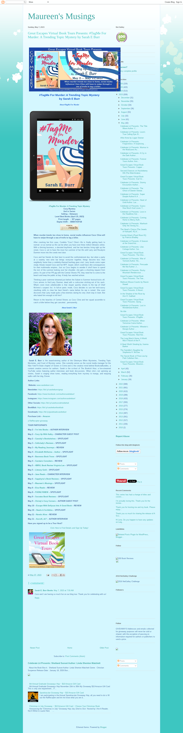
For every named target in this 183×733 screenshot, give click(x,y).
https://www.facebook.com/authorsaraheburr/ (56, 394)
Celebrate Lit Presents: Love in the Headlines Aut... (133, 213)
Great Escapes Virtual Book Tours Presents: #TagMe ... (132, 316)
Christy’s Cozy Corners (45, 501)
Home (69, 648)
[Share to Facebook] (61, 575)
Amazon (46, 416)
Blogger (103, 727)
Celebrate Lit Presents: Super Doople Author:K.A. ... (132, 195)
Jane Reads (40, 474)
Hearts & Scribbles (44, 510)
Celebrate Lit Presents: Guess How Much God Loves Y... (132, 207)
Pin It (139, 482)
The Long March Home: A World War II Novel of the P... (133, 339)
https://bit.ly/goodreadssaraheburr (52, 412)
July (123, 116)
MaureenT (123, 67)
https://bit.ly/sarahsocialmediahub (55, 403)
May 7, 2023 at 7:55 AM (64, 590)
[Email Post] (48, 575)
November (125, 101)
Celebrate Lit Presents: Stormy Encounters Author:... (133, 183)
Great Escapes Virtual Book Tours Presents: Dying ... (132, 301)
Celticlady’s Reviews (44, 443)
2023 (121, 94)
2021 (121, 388)
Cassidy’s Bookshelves (45, 439)
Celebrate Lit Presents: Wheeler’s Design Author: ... (134, 328)
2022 (121, 384)
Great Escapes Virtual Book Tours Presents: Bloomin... (132, 363)
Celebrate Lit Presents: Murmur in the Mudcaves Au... (134, 148)
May (123, 123)
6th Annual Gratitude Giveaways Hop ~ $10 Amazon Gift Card (54, 684)
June (123, 119)
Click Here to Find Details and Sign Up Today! (69, 528)
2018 (121, 398)
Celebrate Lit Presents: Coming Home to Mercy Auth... (133, 219)
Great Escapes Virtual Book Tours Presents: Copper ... (132, 166)
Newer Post (35, 648)
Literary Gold (41, 470)
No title (123, 311)
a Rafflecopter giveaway (38, 421)
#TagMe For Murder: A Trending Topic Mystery (69, 206)
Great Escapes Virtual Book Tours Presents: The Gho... (132, 254)
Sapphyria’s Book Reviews (47, 479)
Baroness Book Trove (44, 456)
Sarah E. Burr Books (44, 590)
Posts (122, 464)
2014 (121, 413)
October (124, 105)
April (123, 369)
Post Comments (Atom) (75, 656)
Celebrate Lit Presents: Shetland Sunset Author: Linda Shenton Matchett (64, 663)
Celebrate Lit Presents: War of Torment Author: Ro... (132, 259)
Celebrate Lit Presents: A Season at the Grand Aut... (134, 242)
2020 (121, 391)
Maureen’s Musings (43, 483)
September (126, 108)
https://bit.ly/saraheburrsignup (50, 390)
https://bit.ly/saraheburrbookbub (50, 407)
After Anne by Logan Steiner (132, 138)
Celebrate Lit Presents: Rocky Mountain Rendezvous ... (132, 271)
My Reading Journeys (44, 447)
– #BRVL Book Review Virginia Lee (49, 465)
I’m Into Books (41, 430)
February (125, 376)
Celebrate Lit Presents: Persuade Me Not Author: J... (134, 265)
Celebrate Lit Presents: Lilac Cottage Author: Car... (132, 248)
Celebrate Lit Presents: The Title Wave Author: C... (133, 127)
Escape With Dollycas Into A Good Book (54, 506)
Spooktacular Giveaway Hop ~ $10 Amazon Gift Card (62, 693)
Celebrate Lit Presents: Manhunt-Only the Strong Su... (134, 224)
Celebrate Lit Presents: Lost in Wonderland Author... (133, 306)
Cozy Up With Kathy (44, 434)
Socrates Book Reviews (45, 497)
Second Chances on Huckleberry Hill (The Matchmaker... (134, 172)
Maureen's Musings (61, 16)
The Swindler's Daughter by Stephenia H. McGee (131, 351)
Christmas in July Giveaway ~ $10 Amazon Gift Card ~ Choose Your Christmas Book (64, 706)
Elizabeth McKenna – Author (47, 452)
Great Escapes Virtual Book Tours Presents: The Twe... (132, 277)
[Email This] (52, 575)
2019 (121, 395)
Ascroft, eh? (41, 519)
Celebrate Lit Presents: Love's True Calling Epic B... (132, 133)
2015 (121, 409)
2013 (121, 417)
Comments (124, 469)
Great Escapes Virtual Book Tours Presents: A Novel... (132, 289)
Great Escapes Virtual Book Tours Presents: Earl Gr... (132, 178)
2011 (121, 424)
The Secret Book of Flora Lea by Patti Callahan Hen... (133, 357)
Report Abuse (123, 436)
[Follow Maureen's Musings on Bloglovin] (128, 453)
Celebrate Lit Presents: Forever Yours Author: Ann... (133, 160)
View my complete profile (126, 71)
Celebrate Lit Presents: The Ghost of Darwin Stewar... (132, 189)
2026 (121, 84)
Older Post (104, 648)
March (124, 372)
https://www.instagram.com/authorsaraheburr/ (56, 398)
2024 (121, 91)
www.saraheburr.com (45, 385)
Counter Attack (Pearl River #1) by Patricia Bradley (133, 236)
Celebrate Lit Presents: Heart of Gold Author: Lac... (133, 201)
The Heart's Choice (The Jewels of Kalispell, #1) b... (133, 230)
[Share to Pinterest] (63, 575)
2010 (121, 427)
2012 (121, 420)
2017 (121, 402)
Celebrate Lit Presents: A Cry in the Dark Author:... (133, 154)
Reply (37, 598)
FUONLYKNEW (41, 492)
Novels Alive (41, 514)
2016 (121, 406)
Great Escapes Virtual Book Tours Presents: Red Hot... (132, 333)
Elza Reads (40, 488)
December (125, 98)
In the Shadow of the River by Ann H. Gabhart (132, 295)
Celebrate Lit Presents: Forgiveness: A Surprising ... (133, 142)
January (124, 379)
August (124, 112)
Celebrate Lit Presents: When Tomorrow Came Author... (132, 322)
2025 (121, 87)
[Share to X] (58, 575)
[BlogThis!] (55, 575)
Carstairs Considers (44, 461)
